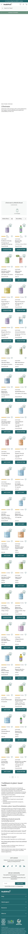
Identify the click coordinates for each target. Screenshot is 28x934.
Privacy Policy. (20, 886)
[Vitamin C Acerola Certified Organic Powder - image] (21, 534)
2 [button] (15, 777)
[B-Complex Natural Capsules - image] (21, 472)
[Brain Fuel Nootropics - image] (7, 688)
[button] (20, 4)
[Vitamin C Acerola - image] (21, 442)
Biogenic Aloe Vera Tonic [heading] (18, 241)
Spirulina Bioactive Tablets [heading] (5, 514)
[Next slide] (26, 12)
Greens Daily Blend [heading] (6, 484)
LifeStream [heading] (3, 239)
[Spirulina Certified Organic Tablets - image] (7, 259)
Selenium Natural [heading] (5, 731)
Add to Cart (21, 280)
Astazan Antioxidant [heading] (20, 332)
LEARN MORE (14, 204)
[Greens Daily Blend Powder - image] (7, 750)
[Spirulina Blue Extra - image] (21, 380)
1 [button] (12, 777)
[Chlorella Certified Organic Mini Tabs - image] (7, 410)
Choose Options (7, 249)
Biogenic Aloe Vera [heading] (6, 332)
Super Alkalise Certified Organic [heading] (5, 608)
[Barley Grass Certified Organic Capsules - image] (21, 750)
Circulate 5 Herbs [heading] (5, 453)
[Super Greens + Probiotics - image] (21, 565)
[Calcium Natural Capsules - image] (21, 410)
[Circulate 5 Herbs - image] (7, 442)
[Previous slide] (1, 12)
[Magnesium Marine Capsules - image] (21, 502)
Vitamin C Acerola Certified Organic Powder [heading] (19, 547)
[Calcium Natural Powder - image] (7, 657)
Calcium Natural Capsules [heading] (19, 422)
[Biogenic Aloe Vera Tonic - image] (21, 229)
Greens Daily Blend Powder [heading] (4, 762)
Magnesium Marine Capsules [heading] (19, 514)
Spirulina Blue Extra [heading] (20, 391)
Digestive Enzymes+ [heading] (20, 301)
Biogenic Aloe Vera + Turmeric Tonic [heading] (19, 670)
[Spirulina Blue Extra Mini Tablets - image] (7, 627)
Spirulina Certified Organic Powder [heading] (5, 578)
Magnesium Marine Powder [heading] (18, 608)
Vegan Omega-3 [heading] (5, 301)
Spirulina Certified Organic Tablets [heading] (5, 272)
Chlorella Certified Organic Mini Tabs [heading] (5, 422)
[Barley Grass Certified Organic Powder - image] (21, 688)
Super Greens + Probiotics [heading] (18, 578)
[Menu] (1, 4)
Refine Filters (5, 218)
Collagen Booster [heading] (19, 639)
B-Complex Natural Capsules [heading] (19, 484)
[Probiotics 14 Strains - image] (7, 229)
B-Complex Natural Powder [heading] (5, 546)
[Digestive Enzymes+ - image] (21, 290)
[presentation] (7, 243)
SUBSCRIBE (20, 883)
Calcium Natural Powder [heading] (5, 670)
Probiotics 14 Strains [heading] (6, 240)
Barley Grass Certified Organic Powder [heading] (20, 700)
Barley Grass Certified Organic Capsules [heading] (20, 762)
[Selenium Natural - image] (7, 720)
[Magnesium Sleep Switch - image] (7, 380)
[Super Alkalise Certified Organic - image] (7, 596)
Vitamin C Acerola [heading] (19, 453)
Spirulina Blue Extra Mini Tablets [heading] (5, 640)
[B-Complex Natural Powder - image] (7, 534)
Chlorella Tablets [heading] (5, 362)
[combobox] (14, 8)
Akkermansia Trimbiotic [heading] (18, 272)
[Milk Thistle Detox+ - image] (21, 351)
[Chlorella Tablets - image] (7, 351)
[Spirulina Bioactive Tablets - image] (7, 502)
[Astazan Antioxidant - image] (21, 320)
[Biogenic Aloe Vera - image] (7, 320)
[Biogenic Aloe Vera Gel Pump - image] (21, 720)
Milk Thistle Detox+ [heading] (19, 362)
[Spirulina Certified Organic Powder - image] (7, 565)
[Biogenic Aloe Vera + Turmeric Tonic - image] (21, 657)
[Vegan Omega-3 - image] (7, 290)
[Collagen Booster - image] (21, 627)
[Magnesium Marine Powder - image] (21, 596)
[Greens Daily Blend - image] (7, 472)
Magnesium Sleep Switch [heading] (4, 392)
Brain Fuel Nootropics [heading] (6, 699)
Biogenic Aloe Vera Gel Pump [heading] (18, 732)
